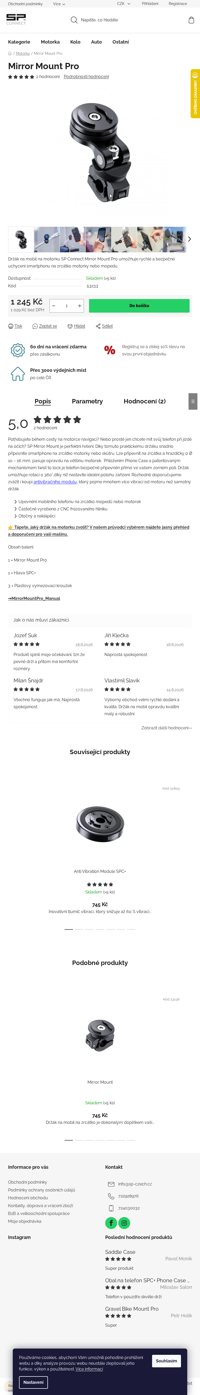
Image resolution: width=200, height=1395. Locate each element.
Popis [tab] (43, 401)
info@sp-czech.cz (135, 1184)
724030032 (129, 1208)
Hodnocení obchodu (28, 1197)
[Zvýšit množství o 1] (80, 305)
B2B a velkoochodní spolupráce (39, 1213)
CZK (121, 4)
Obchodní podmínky (25, 4)
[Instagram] (124, 1223)
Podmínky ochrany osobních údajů (41, 1190)
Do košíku (139, 305)
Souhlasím (166, 1360)
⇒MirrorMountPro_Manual (34, 598)
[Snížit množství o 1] (54, 305)
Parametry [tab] (87, 401)
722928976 (128, 1196)
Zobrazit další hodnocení (165, 727)
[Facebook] (111, 1223)
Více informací (89, 1369)
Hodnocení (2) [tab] (145, 401)
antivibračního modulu (55, 481)
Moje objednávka (24, 1221)
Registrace (178, 4)
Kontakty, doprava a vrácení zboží (40, 1205)
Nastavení (33, 1382)
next (188, 854)
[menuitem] (19, 42)
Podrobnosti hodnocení (86, 76)
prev (12, 854)
